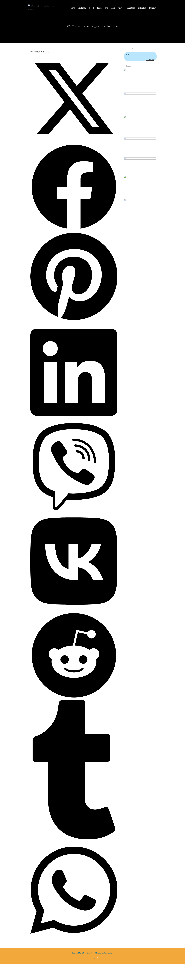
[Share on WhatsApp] (73, 939)
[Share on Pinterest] (73, 321)
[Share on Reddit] (73, 698)
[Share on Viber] (73, 509)
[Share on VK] (73, 610)
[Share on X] (73, 142)
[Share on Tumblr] (73, 839)
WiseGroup (100, 958)
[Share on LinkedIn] (73, 421)
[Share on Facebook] (73, 230)
